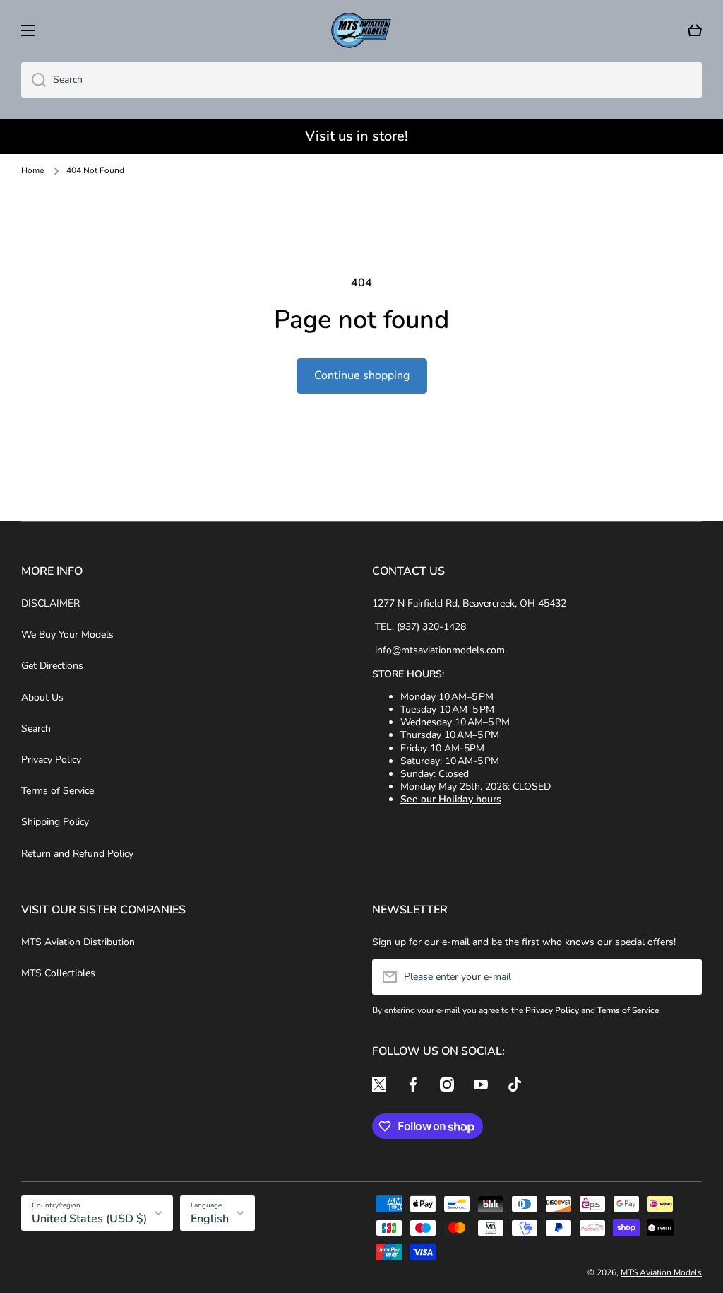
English (210, 1219)
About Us (42, 697)
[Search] (33, 80)
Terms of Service (57, 790)
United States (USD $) (89, 1219)
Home (32, 170)
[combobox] (361, 80)
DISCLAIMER (50, 603)
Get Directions (52, 665)
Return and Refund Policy (77, 853)
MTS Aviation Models (661, 1272)
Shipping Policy (55, 822)
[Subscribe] (684, 977)
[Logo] (361, 30)
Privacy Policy (51, 759)
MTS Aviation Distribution (78, 942)
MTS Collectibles (58, 973)
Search (36, 728)
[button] (695, 30)
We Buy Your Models (67, 634)
